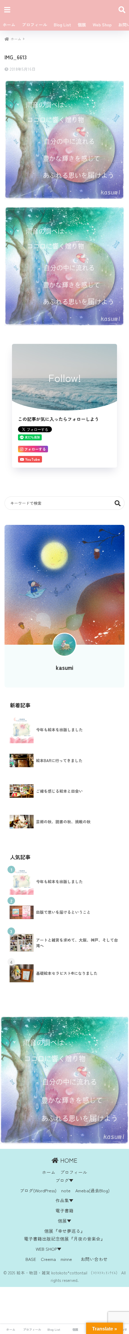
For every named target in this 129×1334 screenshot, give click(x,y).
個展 (82, 25)
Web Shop (102, 25)
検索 (117, 503)
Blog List (62, 25)
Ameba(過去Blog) (92, 1190)
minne (66, 1259)
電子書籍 (65, 1210)
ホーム (9, 25)
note (65, 1190)
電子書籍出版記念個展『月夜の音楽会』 (64, 1238)
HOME (67, 1160)
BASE (31, 1259)
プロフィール (34, 25)
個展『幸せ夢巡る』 (64, 1231)
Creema (48, 1259)
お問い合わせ (94, 1259)
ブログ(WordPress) (38, 1190)
